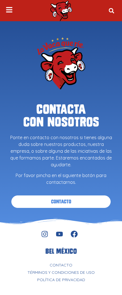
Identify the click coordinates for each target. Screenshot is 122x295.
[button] (111, 11)
